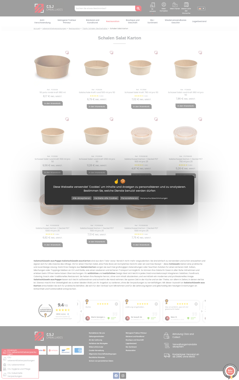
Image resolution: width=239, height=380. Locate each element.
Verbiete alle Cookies (105, 198)
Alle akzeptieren (81, 198)
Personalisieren (129, 198)
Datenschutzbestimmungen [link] (154, 198)
